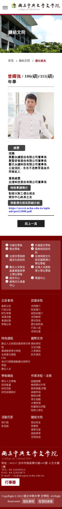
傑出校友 (36, 422)
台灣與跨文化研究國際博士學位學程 (42, 260)
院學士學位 (37, 410)
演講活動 (6, 316)
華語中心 (40, 278)
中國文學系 (15, 245)
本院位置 (36, 331)
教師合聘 (36, 395)
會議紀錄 (6, 320)
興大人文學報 (8, 381)
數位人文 (6, 368)
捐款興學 (36, 433)
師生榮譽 (6, 313)
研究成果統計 (8, 392)
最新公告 (6, 306)
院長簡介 (36, 309)
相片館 (5, 422)
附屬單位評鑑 (38, 406)
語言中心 (14, 278)
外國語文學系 (42, 245)
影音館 (5, 426)
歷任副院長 (37, 324)
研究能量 (6, 384)
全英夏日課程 (8, 354)
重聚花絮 (36, 429)
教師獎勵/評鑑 (38, 388)
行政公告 (6, 309)
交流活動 (36, 347)
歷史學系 (14, 249)
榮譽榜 (34, 426)
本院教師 (36, 316)
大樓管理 (36, 403)
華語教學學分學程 (11, 350)
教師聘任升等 (38, 384)
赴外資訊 (36, 354)
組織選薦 (36, 381)
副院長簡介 (37, 313)
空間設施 (36, 437)
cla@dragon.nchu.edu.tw (28, 475)
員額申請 (36, 392)
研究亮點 (6, 388)
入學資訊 (36, 350)
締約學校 (36, 343)
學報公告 (6, 324)
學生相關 (36, 399)
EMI (3, 358)
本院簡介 (36, 306)
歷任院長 (36, 320)
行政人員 (36, 327)
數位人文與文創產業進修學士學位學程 (17, 271)
